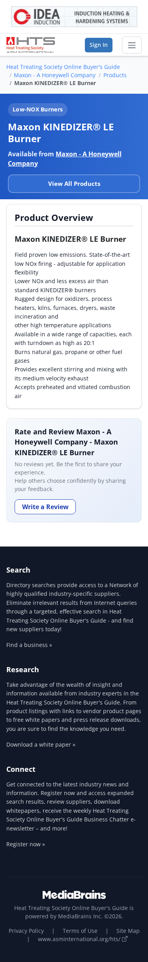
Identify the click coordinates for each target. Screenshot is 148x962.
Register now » (25, 844)
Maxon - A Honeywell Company (55, 75)
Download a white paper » (40, 744)
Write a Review (45, 506)
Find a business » (29, 645)
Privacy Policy (26, 930)
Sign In (99, 44)
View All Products (74, 183)
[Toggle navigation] (132, 45)
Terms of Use (80, 930)
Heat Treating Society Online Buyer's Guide (63, 66)
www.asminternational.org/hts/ (80, 939)
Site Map (128, 930)
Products (115, 75)
